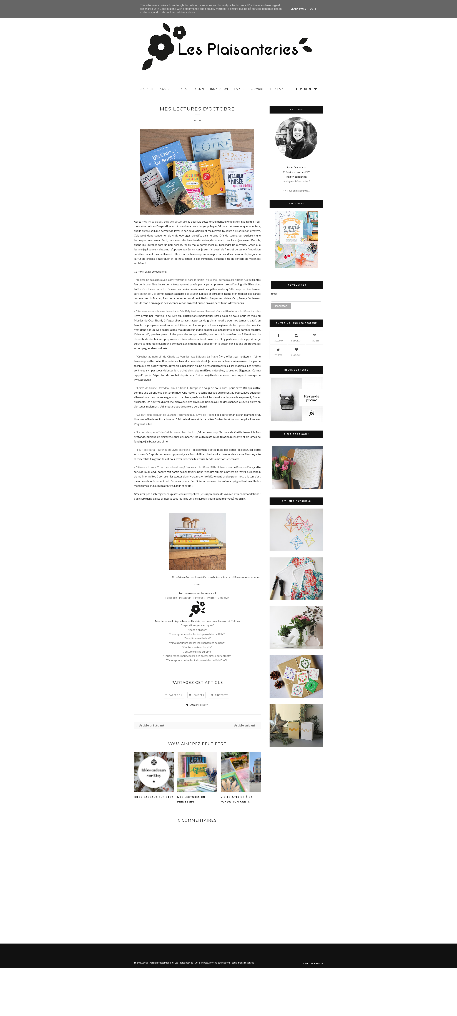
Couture (166, 88)
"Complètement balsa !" (197, 638)
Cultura (235, 621)
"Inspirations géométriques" (197, 625)
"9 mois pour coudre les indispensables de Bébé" (197, 634)
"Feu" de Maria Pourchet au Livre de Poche (163, 449)
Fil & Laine (277, 88)
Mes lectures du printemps (191, 799)
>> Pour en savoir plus (295, 190)
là (145, 298)
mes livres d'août (152, 221)
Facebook (171, 597)
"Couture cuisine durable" (197, 651)
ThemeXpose (141, 962)
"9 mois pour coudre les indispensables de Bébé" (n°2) (197, 660)
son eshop (144, 293)
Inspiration (219, 88)
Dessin (199, 88)
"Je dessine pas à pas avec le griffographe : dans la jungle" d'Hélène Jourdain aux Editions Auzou (193, 279)
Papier (239, 88)
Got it (314, 8)
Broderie (146, 88)
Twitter (211, 597)
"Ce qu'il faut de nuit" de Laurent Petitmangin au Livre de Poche (175, 414)
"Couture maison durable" (197, 647)
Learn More (298, 8)
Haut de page (312, 963)
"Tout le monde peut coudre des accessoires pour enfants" (197, 655)
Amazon (222, 621)
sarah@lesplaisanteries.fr (296, 181)
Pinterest (199, 597)
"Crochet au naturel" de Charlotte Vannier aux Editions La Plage (177, 356)
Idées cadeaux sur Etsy (153, 797)
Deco (183, 88)
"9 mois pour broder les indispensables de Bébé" (197, 642)
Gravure (257, 88)
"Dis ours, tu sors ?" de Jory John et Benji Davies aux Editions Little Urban (180, 467)
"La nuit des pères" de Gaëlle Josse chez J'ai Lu (165, 432)
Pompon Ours (244, 467)
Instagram (185, 597)
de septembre (178, 221)
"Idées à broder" (197, 629)
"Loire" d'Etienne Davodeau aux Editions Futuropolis (168, 387)
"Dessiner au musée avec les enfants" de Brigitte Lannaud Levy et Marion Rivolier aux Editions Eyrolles (198, 311)
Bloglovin (223, 597)
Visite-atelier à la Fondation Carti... (237, 799)
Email (274, 293)
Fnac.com (211, 621)
